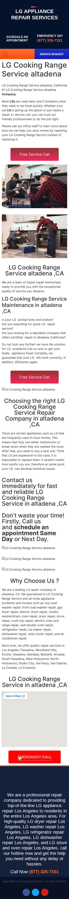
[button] (5, 54)
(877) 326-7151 (49, 40)
